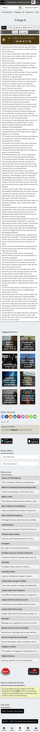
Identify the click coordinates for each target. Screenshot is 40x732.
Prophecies (29, 12)
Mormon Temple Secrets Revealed (14, 637)
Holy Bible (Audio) (8, 572)
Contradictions (7, 12)
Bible (4, 28)
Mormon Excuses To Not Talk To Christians (28, 381)
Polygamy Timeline (9, 647)
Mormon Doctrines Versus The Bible (15, 628)
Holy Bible (5, 562)
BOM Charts (27, 28)
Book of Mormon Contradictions (13, 506)
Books (18, 28)
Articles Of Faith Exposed (11, 478)
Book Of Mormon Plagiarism (12, 515)
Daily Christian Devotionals (12, 711)
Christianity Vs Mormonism (18, 2)
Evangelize (6, 544)
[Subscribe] (33, 671)
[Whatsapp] (31, 416)
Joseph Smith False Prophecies (13, 590)
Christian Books (7, 525)
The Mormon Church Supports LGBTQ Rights (28, 345)
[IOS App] (33, 441)
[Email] (35, 416)
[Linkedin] (15, 416)
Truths (10, 28)
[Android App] (7, 441)
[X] (7, 416)
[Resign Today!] (5, 672)
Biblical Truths (7, 497)
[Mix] (27, 416)
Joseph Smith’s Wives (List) (12, 609)
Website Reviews (8, 656)
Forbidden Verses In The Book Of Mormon (17, 553)
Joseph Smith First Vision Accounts (15, 600)
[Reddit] (11, 416)
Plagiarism (18, 12)
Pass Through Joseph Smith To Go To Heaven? (28, 363)
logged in (14, 430)
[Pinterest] (19, 416)
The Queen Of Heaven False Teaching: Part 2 (27, 399)
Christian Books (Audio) (10, 534)
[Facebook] (3, 416)
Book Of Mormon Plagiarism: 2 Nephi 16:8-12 (9, 345)
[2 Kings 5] (2, 32)
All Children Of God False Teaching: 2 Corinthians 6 (9, 399)
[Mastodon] (23, 416)
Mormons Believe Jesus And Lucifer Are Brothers (9, 381)
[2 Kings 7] (37, 32)
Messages (23, 32)
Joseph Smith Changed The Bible (14, 581)
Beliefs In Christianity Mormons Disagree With (19, 487)
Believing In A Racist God (10, 365)
